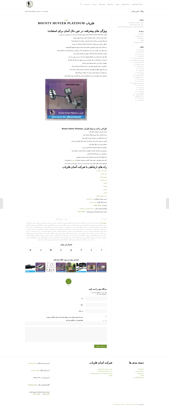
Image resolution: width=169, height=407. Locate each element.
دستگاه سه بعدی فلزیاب (78, 229)
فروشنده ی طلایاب (90, 237)
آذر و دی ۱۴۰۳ (140, 49)
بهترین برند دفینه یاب (51, 223)
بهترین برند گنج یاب (31, 223)
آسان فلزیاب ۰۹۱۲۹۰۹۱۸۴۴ (131, 404)
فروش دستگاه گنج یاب (84, 235)
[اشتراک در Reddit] (41, 250)
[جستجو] (81, 4)
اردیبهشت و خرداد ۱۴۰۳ (137, 58)
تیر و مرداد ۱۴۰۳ (139, 54)
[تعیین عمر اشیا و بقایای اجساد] (167, 203)
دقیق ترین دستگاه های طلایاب (64, 231)
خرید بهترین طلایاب (70, 227)
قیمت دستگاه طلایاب (46, 237)
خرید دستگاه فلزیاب (49, 227)
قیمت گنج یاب (71, 239)
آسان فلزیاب (97, 223)
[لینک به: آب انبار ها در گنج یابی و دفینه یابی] (91, 267)
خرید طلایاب (103, 229)
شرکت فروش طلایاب (71, 233)
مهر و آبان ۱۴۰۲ (139, 72)
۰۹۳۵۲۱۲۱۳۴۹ (46, 394)
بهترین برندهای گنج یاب (76, 225)
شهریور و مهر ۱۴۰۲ (138, 74)
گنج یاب (105, 189)
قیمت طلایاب (78, 239)
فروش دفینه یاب (74, 235)
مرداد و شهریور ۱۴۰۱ (138, 95)
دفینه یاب (33, 229)
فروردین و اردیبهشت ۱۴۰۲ (137, 83)
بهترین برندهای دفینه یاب (100, 225)
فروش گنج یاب (57, 235)
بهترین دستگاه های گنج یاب (96, 227)
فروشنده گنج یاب (30, 235)
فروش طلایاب (65, 235)
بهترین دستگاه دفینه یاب (64, 225)
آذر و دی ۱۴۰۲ (140, 68)
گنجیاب (105, 183)
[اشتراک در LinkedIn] (71, 250)
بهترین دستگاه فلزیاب (52, 225)
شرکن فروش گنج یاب (59, 233)
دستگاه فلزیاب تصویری (50, 229)
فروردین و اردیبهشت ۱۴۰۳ (137, 60)
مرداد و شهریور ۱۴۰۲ (138, 77)
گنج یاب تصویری (51, 239)
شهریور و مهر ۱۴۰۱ (138, 93)
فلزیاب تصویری (67, 237)
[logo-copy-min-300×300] (29, 4)
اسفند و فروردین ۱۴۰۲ (138, 62)
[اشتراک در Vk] (51, 250)
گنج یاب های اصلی (42, 239)
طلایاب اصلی (46, 233)
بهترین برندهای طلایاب (88, 225)
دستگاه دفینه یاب (88, 229)
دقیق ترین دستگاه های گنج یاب (48, 231)
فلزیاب (66, 20)
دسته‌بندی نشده (139, 36)
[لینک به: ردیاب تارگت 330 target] (102, 267)
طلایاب (105, 186)
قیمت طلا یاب (85, 239)
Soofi (57, 219)
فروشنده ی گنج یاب (80, 237)
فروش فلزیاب (103, 177)
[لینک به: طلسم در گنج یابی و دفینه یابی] (51, 267)
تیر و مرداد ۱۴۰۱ (139, 97)
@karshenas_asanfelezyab (87, 208)
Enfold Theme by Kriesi (118, 404)
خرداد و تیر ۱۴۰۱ (139, 100)
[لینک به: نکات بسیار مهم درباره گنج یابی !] (71, 267)
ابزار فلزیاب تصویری (68, 223)
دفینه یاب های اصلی (98, 231)
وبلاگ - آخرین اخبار (138, 11)
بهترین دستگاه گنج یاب (41, 225)
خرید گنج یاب (103, 180)
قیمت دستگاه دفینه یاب (57, 237)
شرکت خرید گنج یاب (94, 233)
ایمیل (81, 304)
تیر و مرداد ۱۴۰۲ (139, 79)
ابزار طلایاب (83, 223)
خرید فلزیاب (103, 173)
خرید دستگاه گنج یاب (38, 227)
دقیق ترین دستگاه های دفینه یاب (80, 231)
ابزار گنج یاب (59, 223)
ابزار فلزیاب (77, 223)
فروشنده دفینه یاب (48, 235)
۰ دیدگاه (66, 219)
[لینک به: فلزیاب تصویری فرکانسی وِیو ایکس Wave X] (61, 267)
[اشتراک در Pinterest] (81, 250)
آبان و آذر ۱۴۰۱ (140, 89)
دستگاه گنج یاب (40, 229)
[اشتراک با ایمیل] (30, 250)
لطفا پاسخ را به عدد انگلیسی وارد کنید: (74, 320)
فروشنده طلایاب (40, 235)
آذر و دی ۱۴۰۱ (140, 87)
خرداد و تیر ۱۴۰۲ (139, 81)
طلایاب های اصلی (38, 233)
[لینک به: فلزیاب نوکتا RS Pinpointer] (30, 267)
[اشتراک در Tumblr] (61, 250)
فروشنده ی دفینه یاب (101, 237)
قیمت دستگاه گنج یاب (34, 237)
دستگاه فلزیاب (60, 229)
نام (82, 298)
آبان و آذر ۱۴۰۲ (140, 70)
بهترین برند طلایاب (40, 223)
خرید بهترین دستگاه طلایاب (82, 227)
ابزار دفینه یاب (90, 223)
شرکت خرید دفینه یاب (35, 231)
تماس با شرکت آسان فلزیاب (136, 22)
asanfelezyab (89, 199)
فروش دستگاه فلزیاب (95, 235)
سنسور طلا (141, 38)
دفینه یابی (90, 231)
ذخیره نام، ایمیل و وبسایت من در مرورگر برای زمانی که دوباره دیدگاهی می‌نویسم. (64, 317)
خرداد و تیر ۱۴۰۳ (139, 56)
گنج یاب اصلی (59, 239)
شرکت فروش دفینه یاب (83, 233)
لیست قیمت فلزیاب (101, 170)
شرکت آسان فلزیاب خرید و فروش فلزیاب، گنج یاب (130, 26)
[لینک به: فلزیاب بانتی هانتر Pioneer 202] (81, 267)
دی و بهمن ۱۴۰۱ (139, 85)
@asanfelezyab (32, 363)
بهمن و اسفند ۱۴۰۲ (138, 64)
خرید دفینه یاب (29, 227)
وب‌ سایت (81, 311)
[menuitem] (137, 4)
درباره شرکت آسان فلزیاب (136, 24)
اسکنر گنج (141, 34)
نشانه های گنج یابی (139, 42)
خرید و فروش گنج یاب (101, 196)
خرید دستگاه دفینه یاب (59, 227)
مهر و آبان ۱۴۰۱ (139, 91)
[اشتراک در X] (91, 250)
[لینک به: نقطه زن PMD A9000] (40, 267)
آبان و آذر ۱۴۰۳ (140, 52)
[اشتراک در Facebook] (102, 250)
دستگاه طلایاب (67, 229)
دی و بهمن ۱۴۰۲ (139, 66)
